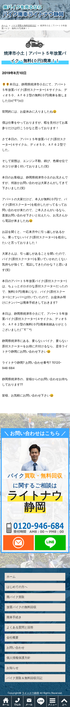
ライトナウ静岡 (30, 693)
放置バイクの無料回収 (21, 607)
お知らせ (12, 668)
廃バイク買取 (15, 597)
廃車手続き (14, 617)
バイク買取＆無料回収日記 (24, 25)
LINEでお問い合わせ (50, 542)
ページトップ (64, 701)
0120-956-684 (35, 527)
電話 (17, 701)
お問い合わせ (15, 647)
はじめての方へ (17, 587)
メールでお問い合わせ (18, 542)
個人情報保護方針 (18, 658)
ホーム (4, 25)
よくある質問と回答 (20, 627)
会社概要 (12, 637)
